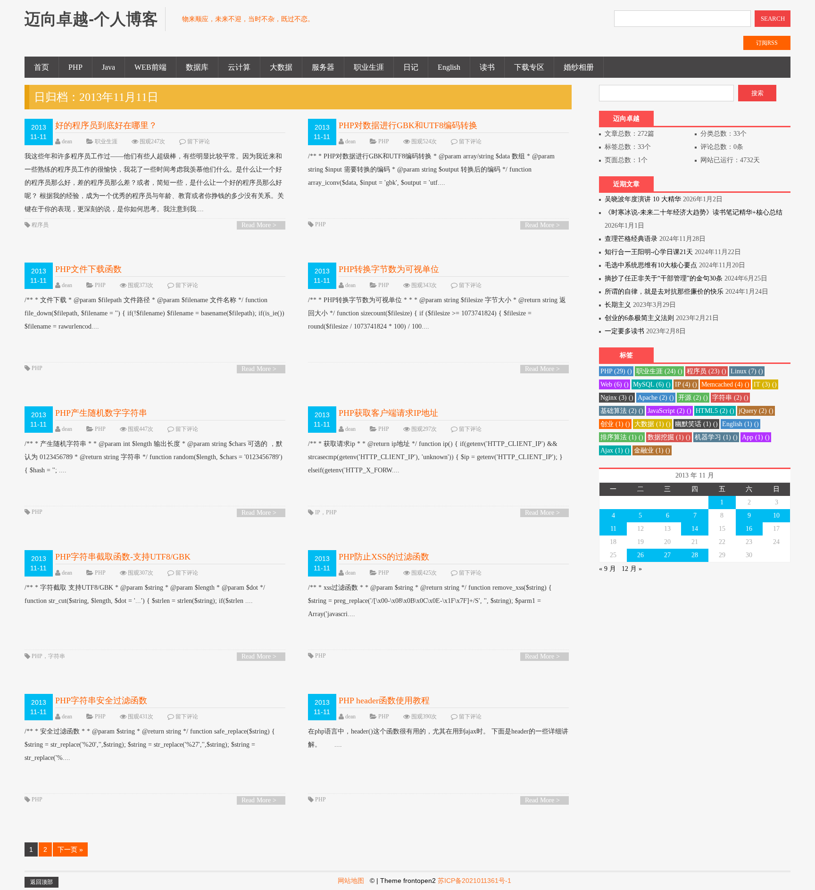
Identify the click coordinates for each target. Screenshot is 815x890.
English (449, 67)
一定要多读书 (624, 331)
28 (694, 555)
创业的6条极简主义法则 (639, 317)
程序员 (40, 225)
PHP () (616, 371)
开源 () (693, 397)
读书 (487, 67)
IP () (686, 384)
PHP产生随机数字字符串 (101, 413)
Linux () (747, 371)
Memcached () (725, 384)
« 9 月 (607, 568)
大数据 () (652, 424)
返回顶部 (41, 882)
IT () (765, 384)
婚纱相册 (579, 67)
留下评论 (198, 141)
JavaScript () (669, 410)
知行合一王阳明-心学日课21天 (649, 251)
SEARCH (773, 18)
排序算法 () (621, 437)
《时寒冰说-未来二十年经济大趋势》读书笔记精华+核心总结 (693, 212)
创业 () (615, 424)
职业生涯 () (659, 371)
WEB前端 (150, 67)
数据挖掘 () (669, 437)
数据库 (197, 67)
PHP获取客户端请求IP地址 (388, 413)
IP (317, 512)
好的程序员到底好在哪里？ (106, 125)
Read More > (258, 225)
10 (776, 515)
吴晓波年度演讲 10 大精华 (643, 199)
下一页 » (70, 849)
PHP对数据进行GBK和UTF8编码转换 (408, 125)
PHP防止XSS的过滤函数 (384, 556)
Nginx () (616, 397)
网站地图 (351, 880)
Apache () (656, 397)
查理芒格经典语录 (631, 238)
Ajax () (615, 450)
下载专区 (529, 67)
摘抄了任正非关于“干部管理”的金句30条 (664, 278)
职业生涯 (369, 67)
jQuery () (756, 410)
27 (667, 555)
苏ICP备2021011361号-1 (474, 880)
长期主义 (618, 304)
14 (694, 528)
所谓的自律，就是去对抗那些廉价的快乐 (664, 291)
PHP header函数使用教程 (384, 700)
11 (613, 528)
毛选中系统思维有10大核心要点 (651, 265)
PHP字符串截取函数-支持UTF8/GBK (123, 556)
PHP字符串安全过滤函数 (101, 700)
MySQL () (652, 384)
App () (756, 437)
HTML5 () (715, 410)
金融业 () (652, 450)
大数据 (281, 67)
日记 (410, 67)
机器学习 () (716, 437)
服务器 (323, 67)
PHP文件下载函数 (88, 269)
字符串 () (730, 397)
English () (740, 424)
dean (67, 141)
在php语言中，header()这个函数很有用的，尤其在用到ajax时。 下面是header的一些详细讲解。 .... (438, 738)
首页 (41, 67)
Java (108, 67)
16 (749, 528)
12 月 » (632, 568)
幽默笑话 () (696, 424)
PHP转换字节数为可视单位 (389, 269)
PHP (75, 67)
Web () (614, 384)
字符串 (56, 656)
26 (640, 555)
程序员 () (706, 371)
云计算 (239, 67)
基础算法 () (621, 410)
